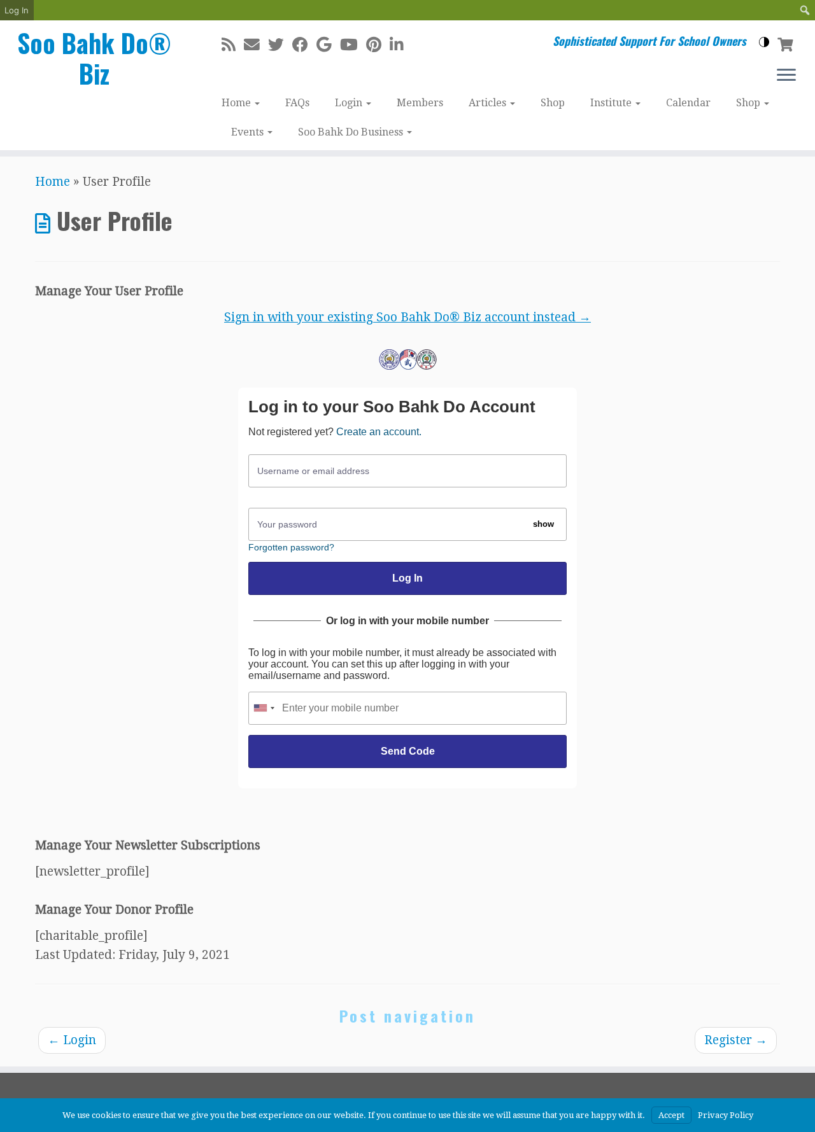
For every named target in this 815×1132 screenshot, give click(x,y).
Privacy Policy (725, 1115)
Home (237, 103)
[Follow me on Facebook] (304, 45)
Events (248, 132)
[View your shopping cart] (786, 43)
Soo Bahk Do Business (352, 132)
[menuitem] (805, 10)
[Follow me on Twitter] (280, 45)
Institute (612, 103)
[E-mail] (256, 45)
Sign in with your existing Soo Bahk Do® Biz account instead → (407, 317)
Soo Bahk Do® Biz (94, 57)
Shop (553, 103)
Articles (489, 103)
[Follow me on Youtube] (353, 45)
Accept (671, 1115)
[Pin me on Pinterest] (378, 45)
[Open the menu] (786, 75)
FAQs (297, 103)
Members (420, 103)
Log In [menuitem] (16, 10)
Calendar (688, 103)
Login (350, 103)
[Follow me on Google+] (328, 45)
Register (735, 1040)
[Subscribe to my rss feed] (233, 45)
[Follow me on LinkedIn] (401, 45)
